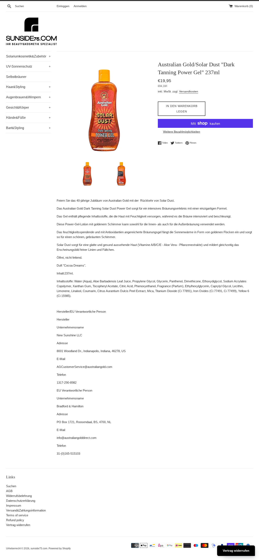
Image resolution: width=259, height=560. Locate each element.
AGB (9, 491)
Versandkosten (188, 91)
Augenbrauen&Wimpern (28, 97)
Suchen (11, 486)
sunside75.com (39, 548)
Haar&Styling (28, 87)
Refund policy (15, 520)
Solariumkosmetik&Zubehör (28, 56)
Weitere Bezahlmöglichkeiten (181, 131)
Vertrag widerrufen (18, 525)
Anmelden (80, 6)
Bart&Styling (28, 128)
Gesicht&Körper (28, 107)
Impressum (13, 505)
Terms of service (17, 515)
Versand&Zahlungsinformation (26, 510)
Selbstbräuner (16, 76)
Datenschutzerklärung (20, 500)
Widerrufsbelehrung (19, 496)
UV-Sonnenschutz (28, 66)
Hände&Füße (28, 117)
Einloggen (63, 6)
